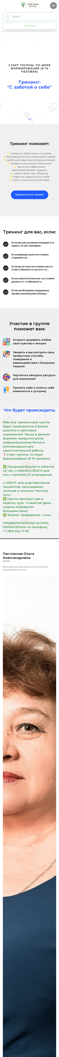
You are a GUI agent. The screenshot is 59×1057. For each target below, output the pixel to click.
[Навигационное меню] (53, 6)
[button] (29, 842)
